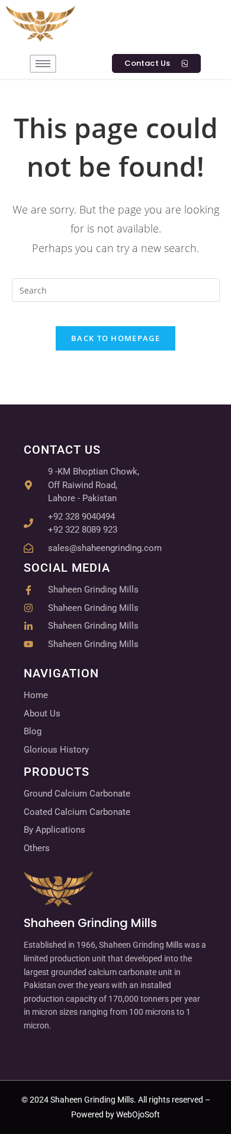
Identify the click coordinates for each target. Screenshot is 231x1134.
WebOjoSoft (137, 1114)
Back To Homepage (115, 338)
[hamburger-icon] (43, 64)
